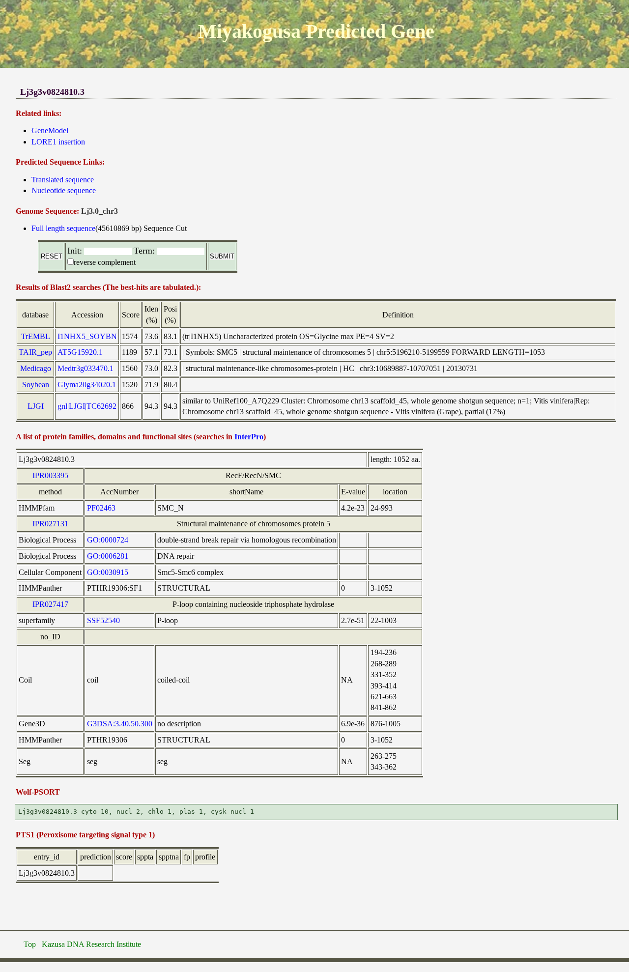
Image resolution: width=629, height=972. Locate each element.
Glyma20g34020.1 (86, 384)
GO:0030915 (107, 572)
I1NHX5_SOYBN (87, 336)
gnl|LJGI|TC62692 (86, 406)
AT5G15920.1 (80, 352)
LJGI (36, 406)
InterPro (248, 436)
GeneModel (49, 130)
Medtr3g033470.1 (85, 368)
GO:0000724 (107, 540)
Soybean (35, 384)
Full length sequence (63, 228)
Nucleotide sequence (63, 190)
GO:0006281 (107, 556)
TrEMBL (35, 336)
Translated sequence (62, 179)
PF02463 (101, 508)
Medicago (35, 368)
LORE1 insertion (58, 142)
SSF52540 (103, 620)
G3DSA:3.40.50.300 (119, 723)
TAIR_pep (35, 352)
